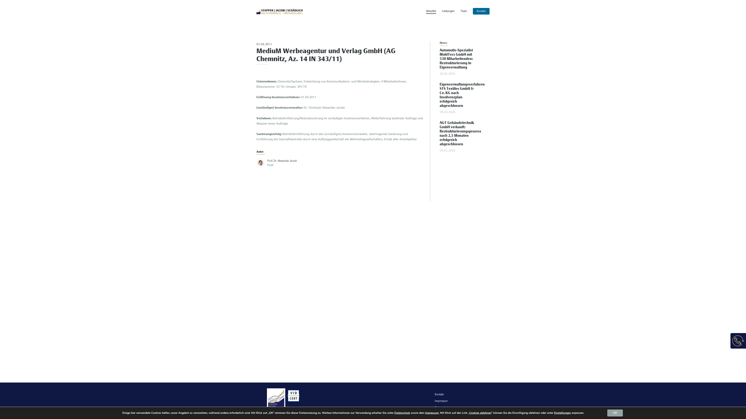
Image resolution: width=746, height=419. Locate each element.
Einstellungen (562, 413)
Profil (270, 165)
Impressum (441, 401)
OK (615, 413)
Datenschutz (402, 413)
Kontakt (439, 394)
